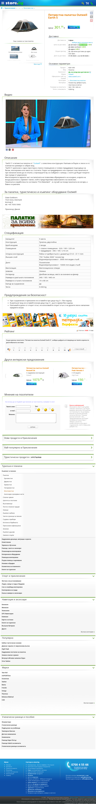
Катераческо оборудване (11, 554)
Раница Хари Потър (9, 740)
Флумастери (6, 722)
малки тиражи (38, 786)
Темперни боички (8, 731)
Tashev (4, 682)
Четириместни (9, 488)
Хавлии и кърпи (8, 535)
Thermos (5, 694)
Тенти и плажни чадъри (11, 507)
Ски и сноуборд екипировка (12, 587)
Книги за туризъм (8, 569)
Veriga (4, 691)
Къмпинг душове (9, 532)
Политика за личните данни (87, 797)
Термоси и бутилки (9, 545)
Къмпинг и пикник (9, 471)
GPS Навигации (7, 614)
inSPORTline (6, 676)
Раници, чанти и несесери (11, 548)
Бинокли (5, 605)
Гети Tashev (6, 661)
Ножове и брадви (8, 563)
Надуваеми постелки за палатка (14, 652)
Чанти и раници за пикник (12, 516)
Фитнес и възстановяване (11, 581)
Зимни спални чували (10, 655)
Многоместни (28, 8)
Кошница (9, 770)
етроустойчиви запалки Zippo (13, 658)
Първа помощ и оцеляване (12, 560)
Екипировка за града (9, 590)
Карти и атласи (7, 620)
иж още (37, 64)
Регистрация (10, 773)
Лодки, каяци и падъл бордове (13, 584)
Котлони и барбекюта (10, 523)
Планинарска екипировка (11, 551)
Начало (8, 765)
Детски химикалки (9, 734)
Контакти (9, 766)
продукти (35, 773)
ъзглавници (7, 504)
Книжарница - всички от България (41, 765)
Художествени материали (36, 772)
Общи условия (74, 797)
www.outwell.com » (74, 77)
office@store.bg (87, 779)
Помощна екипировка (10, 557)
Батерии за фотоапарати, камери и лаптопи (41, 793)
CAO (3, 700)
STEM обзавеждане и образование (38, 780)
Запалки (6, 529)
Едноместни (8, 478)
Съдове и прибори (9, 519)
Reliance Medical (8, 697)
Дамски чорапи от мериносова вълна (16, 646)
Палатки (6, 475)
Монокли (5, 608)
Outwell (70, 74)
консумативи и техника (37, 770)
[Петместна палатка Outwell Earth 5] (23, 26)
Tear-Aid (4, 673)
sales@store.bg (86, 777)
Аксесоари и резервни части (14, 494)
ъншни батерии (8, 626)
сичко (37, 784)
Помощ (8, 775)
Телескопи (5, 611)
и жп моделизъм (38, 782)
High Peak (5, 649)
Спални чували (8, 497)
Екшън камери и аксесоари (12, 593)
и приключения (36, 787)
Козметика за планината (11, 566)
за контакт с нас (83, 775)
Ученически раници (9, 725)
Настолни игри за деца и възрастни (39, 766)
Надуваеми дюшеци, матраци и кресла (16, 539)
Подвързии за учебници (11, 728)
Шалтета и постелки (10, 500)
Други (4, 629)
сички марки (88, 703)
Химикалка (6, 737)
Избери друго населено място (82, 43)
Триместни (8, 485)
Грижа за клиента (11, 768)
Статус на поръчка (12, 772)
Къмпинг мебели (9, 513)
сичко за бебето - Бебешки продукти (40, 779)
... (17, 8)
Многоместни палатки (78, 80)
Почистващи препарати (35, 768)
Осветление (6, 542)
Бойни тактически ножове (11, 643)
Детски (33, 777)
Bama (4, 685)
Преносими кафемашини (12, 526)
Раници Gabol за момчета (11, 743)
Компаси (5, 617)
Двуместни (8, 482)
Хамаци (5, 510)
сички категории (87, 632)
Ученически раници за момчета (14, 746)
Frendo (4, 688)
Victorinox (5, 679)
